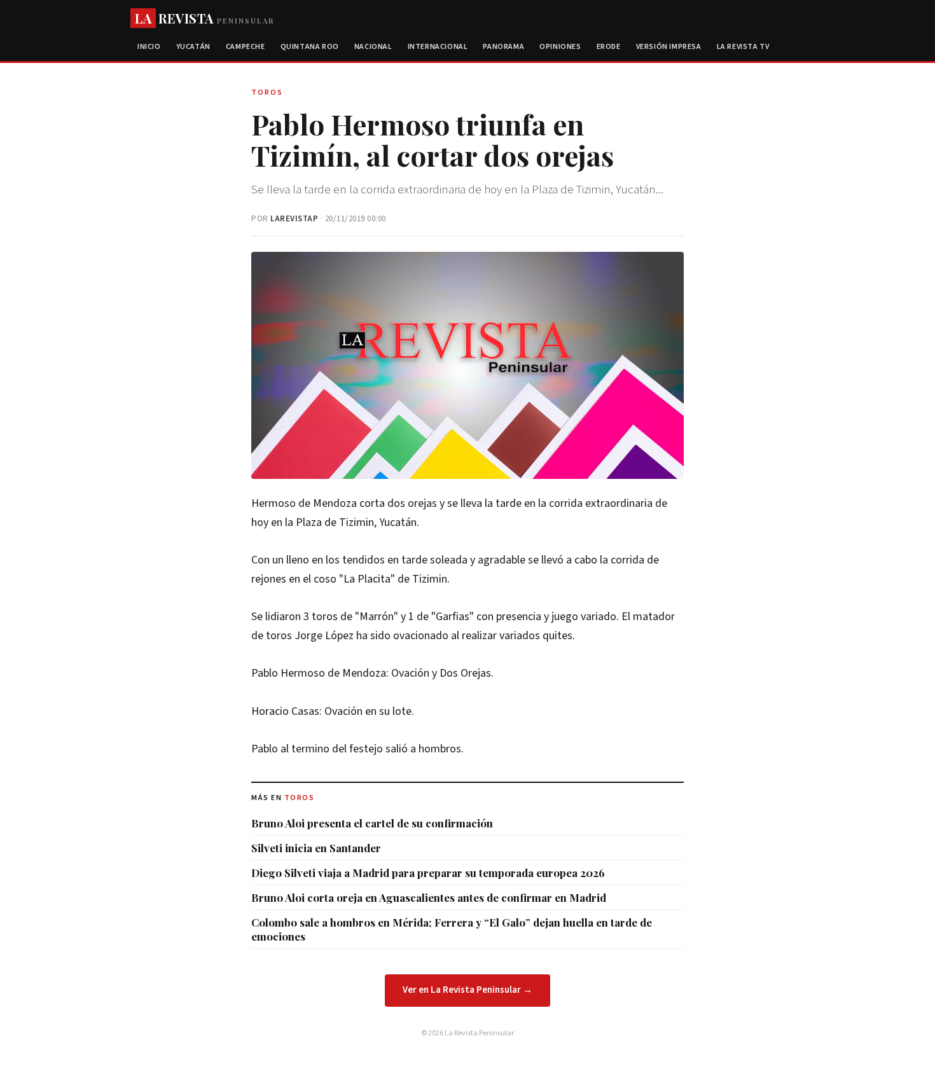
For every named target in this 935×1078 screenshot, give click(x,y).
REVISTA (204, 18)
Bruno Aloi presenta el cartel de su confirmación (372, 823)
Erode (609, 46)
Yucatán (193, 46)
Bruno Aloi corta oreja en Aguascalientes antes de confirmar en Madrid (428, 897)
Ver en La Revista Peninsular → (467, 990)
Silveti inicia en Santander (316, 848)
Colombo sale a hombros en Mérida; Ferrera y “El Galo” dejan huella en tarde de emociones (451, 929)
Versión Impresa (669, 46)
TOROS (299, 797)
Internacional (438, 46)
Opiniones (560, 46)
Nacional (373, 46)
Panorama (503, 46)
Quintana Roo (309, 46)
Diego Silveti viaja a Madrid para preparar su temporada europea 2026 (428, 873)
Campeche (245, 46)
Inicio (149, 46)
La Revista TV (743, 46)
